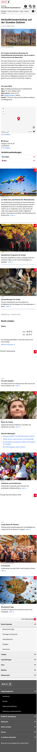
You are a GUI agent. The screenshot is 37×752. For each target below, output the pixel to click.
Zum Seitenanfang (27, 619)
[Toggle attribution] (34, 131)
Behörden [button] (4, 722)
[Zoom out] (3, 111)
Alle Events (6, 649)
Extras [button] (3, 732)
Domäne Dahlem (9, 95)
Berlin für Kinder (7, 422)
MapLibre (30, 131)
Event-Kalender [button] (6, 624)
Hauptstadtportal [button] (7, 691)
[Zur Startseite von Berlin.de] (6, 685)
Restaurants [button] (5, 675)
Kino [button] (2, 665)
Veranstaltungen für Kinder (10, 299)
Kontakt (5, 701)
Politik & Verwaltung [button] (8, 716)
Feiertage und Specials (10, 634)
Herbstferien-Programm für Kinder (13, 255)
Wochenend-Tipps (7, 607)
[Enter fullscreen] (33, 127)
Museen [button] (4, 670)
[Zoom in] (3, 109)
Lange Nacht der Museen (10, 524)
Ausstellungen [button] (6, 660)
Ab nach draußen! (7, 381)
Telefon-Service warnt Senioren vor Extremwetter (18, 439)
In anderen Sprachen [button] (8, 737)
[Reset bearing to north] (3, 114)
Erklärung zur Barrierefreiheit (12, 711)
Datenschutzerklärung (10, 706)
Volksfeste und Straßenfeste (11, 483)
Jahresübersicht (8, 639)
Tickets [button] (3, 654)
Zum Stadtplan (5, 134)
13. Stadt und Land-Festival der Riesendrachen (17, 200)
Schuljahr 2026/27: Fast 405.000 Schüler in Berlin (18, 436)
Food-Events (5, 566)
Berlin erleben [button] (6, 727)
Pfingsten (6, 644)
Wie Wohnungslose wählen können (14, 447)
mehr (12, 215)
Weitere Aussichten (7, 344)
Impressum (6, 696)
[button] (34, 11)
